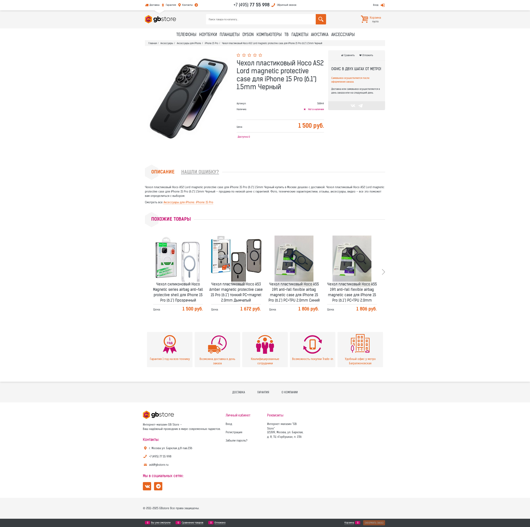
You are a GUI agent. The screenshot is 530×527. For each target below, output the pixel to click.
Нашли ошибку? (200, 172)
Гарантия (171, 4)
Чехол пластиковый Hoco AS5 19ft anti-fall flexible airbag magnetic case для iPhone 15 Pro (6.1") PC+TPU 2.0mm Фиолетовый (352, 244)
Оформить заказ (374, 522)
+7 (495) (252, 5)
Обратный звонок (286, 4)
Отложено (219, 522)
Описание (163, 172)
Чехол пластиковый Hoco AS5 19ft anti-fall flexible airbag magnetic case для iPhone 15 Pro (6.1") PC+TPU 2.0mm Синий (294, 244)
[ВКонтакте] (353, 105)
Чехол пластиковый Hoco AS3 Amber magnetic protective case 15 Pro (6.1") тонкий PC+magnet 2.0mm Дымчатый (236, 244)
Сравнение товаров (192, 522)
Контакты (187, 4)
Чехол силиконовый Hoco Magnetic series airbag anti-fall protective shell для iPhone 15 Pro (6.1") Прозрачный (178, 244)
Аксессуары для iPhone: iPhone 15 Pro (188, 202)
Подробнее (179, 257)
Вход (375, 4)
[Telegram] (360, 105)
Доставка (154, 4)
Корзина (349, 522)
